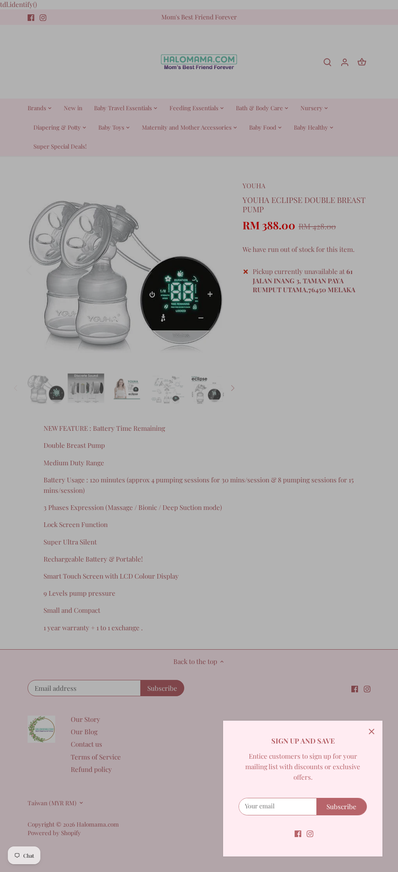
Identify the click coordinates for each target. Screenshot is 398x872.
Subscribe (341, 806)
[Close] (371, 731)
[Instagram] (310, 833)
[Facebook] (298, 833)
